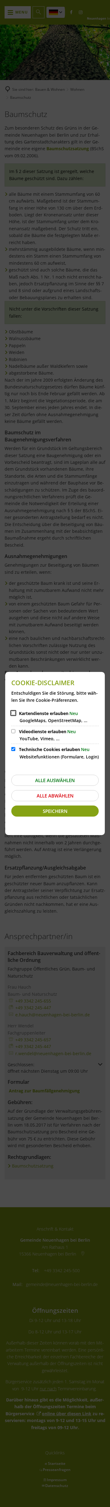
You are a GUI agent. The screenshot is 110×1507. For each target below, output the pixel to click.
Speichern (55, 811)
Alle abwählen (55, 796)
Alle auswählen (55, 780)
